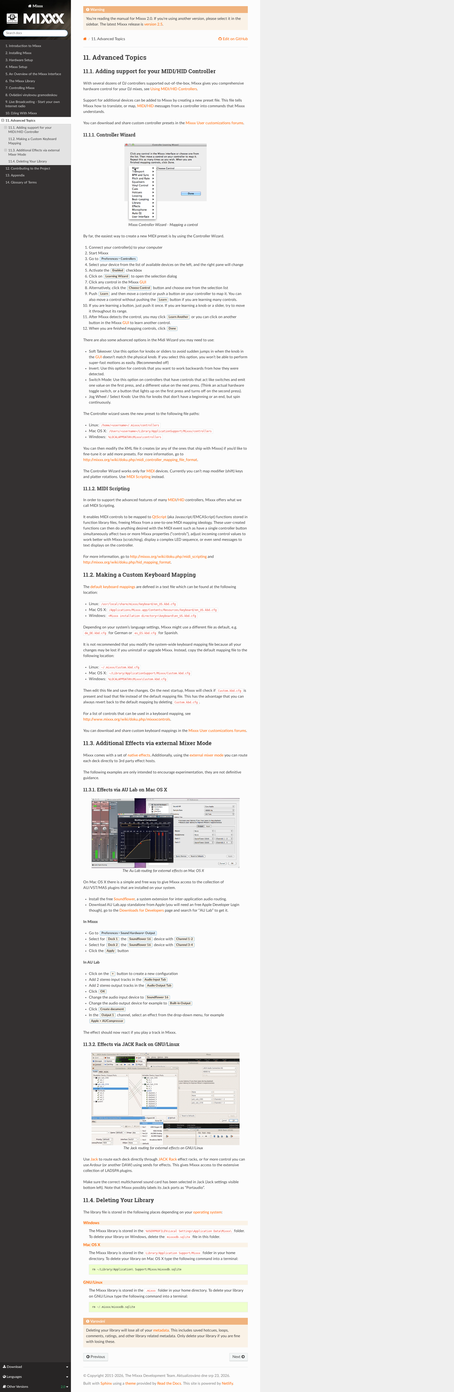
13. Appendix (15, 175)
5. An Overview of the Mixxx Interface (33, 74)
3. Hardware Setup (19, 60)
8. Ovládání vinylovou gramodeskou (31, 95)
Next (236, 1357)
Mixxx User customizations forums (214, 123)
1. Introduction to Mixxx (23, 46)
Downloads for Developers (141, 910)
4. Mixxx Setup (16, 67)
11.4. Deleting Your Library (27, 161)
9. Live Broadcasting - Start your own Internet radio (32, 104)
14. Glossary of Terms (21, 182)
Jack (94, 1159)
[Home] (85, 39)
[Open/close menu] (2, 121)
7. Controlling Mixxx (20, 88)
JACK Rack (167, 1159)
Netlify (227, 1383)
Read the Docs (169, 1383)
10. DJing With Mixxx (21, 113)
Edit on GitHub (235, 39)
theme (130, 1383)
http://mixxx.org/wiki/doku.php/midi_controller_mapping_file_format (140, 460)
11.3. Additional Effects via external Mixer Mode (34, 152)
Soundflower (124, 899)
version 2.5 (153, 24)
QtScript (159, 517)
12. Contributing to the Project (27, 168)
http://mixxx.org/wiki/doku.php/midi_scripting (168, 557)
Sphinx (106, 1383)
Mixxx (37, 6)
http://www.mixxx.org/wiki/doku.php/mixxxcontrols (126, 719)
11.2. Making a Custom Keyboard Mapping (32, 141)
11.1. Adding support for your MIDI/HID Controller (30, 130)
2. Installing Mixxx (18, 53)
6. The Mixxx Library (20, 81)
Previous (97, 1357)
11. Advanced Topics (20, 120)
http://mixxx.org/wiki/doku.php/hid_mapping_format (127, 562)
